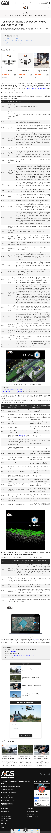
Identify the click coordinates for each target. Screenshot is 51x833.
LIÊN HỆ (3, 827)
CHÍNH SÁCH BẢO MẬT (32, 814)
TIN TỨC (3, 825)
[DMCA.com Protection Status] (7, 803)
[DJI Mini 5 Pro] (9, 60)
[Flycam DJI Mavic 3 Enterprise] (41, 60)
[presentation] (1, 66)
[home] (5, 3)
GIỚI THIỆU (3, 823)
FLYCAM (3, 814)
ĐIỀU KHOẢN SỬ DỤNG (32, 816)
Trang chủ (7, 15)
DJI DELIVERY (4, 821)
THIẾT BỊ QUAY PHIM (6, 818)
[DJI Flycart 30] (25, 60)
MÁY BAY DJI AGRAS (6, 816)
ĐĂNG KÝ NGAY (25, 736)
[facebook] (41, 774)
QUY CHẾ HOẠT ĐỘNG (32, 811)
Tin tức (12, 15)
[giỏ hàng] (13, 830)
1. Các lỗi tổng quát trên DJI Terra (11, 38)
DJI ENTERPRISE (5, 811)
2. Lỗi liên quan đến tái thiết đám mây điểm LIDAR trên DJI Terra (19, 41)
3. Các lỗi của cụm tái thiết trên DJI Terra (13, 43)
